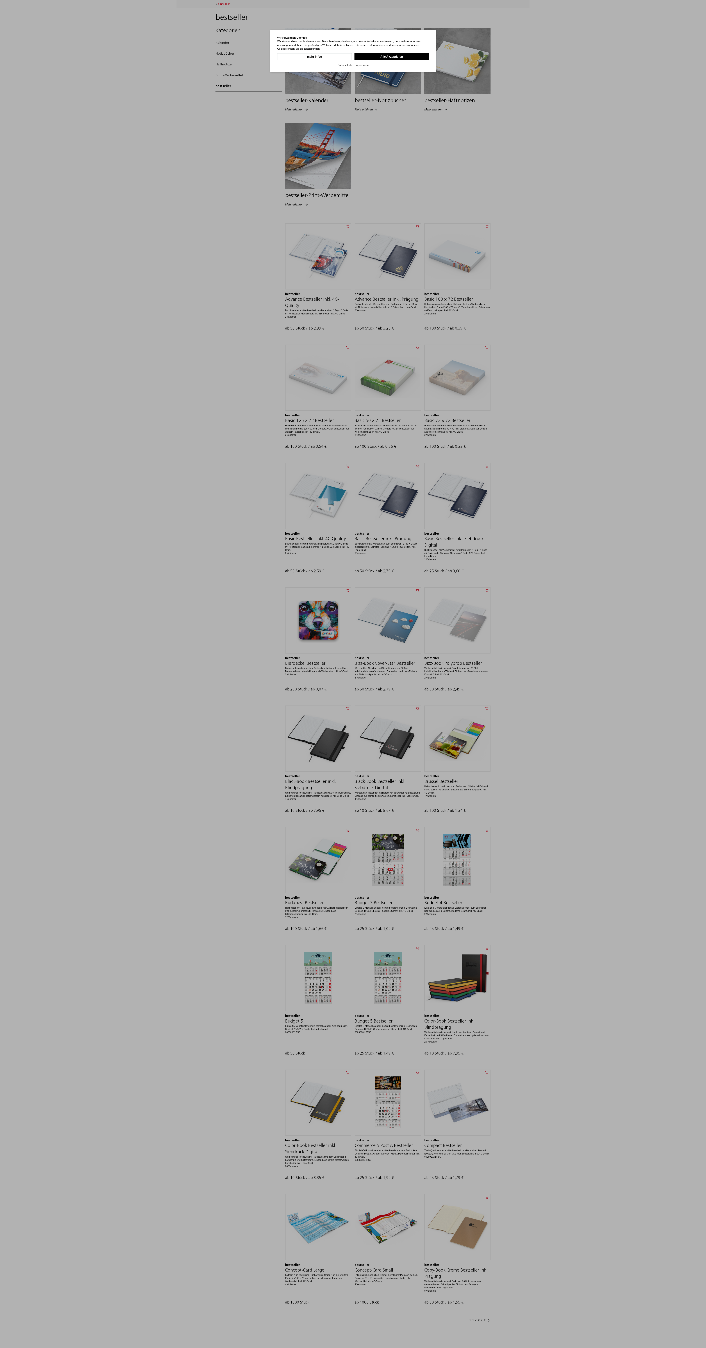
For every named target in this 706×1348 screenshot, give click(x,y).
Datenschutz (345, 65)
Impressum (362, 65)
